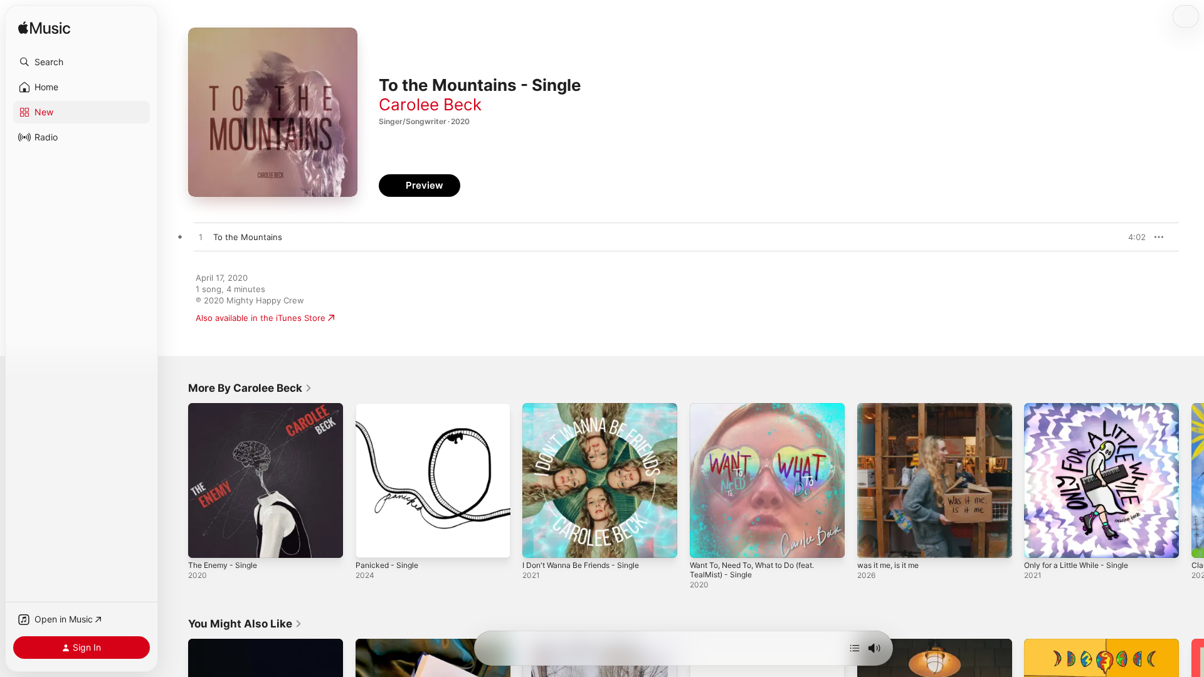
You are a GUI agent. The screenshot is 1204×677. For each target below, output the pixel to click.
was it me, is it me (892, 408)
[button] (81, 62)
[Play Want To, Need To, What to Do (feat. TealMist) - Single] (705, 542)
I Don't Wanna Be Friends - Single (587, 408)
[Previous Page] (175, 480)
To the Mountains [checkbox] (247, 237)
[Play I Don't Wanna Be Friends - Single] (538, 542)
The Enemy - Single (226, 408)
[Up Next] (854, 648)
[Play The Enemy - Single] (203, 542)
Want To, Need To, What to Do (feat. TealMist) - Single (761, 413)
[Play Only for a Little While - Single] (1039, 542)
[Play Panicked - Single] (371, 542)
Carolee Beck (430, 104)
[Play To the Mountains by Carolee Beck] (200, 237)
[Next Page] (1191, 480)
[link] (250, 388)
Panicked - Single (389, 408)
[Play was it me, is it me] (872, 542)
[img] (44, 28)
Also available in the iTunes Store (260, 318)
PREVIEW (1132, 237)
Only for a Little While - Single (1082, 408)
